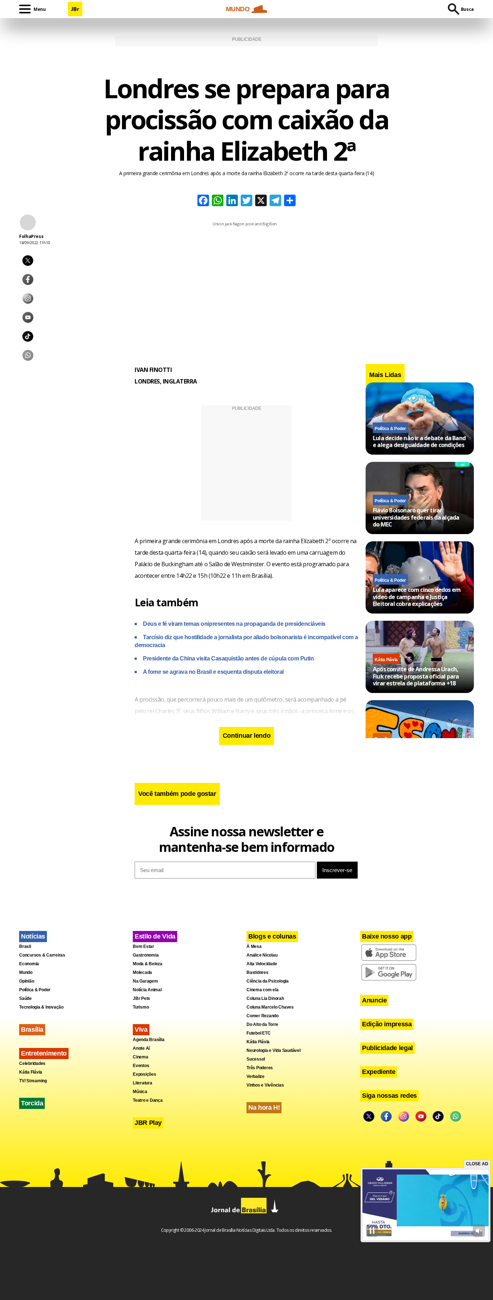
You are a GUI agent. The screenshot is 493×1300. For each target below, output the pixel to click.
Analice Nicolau (262, 955)
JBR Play (148, 1122)
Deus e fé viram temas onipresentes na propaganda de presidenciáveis (234, 624)
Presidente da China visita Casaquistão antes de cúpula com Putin (228, 658)
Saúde (25, 998)
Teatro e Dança (148, 1100)
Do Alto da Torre (262, 1024)
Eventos (141, 1065)
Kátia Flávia (386, 659)
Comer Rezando (263, 1015)
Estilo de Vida (155, 936)
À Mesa (254, 946)
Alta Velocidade (262, 963)
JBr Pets (141, 998)
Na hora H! (264, 1107)
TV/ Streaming (33, 1080)
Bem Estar (143, 946)
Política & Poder (390, 428)
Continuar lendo (247, 735)
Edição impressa (387, 1024)
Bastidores (258, 972)
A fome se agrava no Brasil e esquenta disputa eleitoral (213, 672)
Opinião (26, 981)
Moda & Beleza (147, 963)
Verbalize (256, 1076)
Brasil (25, 946)
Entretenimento (44, 1053)
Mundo (25, 972)
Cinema (140, 1057)
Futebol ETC (258, 1033)
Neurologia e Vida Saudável (274, 1050)
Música (140, 1091)
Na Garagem (145, 981)
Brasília (32, 1029)
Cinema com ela (263, 989)
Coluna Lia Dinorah (265, 998)
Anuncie (374, 1000)
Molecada (142, 972)
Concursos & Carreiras (42, 955)
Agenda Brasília (148, 1039)
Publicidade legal (387, 1048)
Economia (29, 963)
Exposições (144, 1074)
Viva (141, 1029)
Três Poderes (260, 1067)
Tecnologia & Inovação (41, 1007)
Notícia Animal (147, 989)
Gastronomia (145, 955)
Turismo (141, 1007)
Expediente (378, 1071)
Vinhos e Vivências (265, 1085)
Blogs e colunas (272, 936)
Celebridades (32, 1063)
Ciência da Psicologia (268, 981)
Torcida (32, 1103)
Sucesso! (256, 1059)
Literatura (142, 1083)
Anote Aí (141, 1048)
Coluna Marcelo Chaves (270, 1007)
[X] (261, 201)
